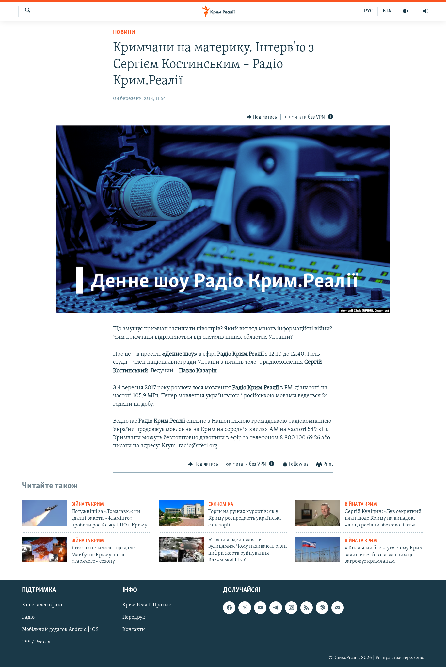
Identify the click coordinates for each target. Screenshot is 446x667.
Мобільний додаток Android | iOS (60, 630)
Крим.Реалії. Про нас (146, 605)
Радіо (28, 617)
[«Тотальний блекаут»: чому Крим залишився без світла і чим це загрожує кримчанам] (317, 549)
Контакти (133, 630)
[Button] (262, 117)
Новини (124, 33)
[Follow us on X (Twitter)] (244, 608)
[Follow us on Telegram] (275, 608)
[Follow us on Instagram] (291, 608)
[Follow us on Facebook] (229, 608)
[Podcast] (322, 608)
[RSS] (306, 608)
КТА (387, 11)
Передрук (133, 617)
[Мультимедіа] (406, 11)
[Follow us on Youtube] (260, 608)
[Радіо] (426, 11)
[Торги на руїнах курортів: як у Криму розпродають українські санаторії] (181, 513)
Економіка (220, 504)
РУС (368, 11)
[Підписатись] (337, 608)
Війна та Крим (88, 504)
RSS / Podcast (37, 642)
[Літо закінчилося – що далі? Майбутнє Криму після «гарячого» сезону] (44, 549)
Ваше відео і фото (42, 605)
